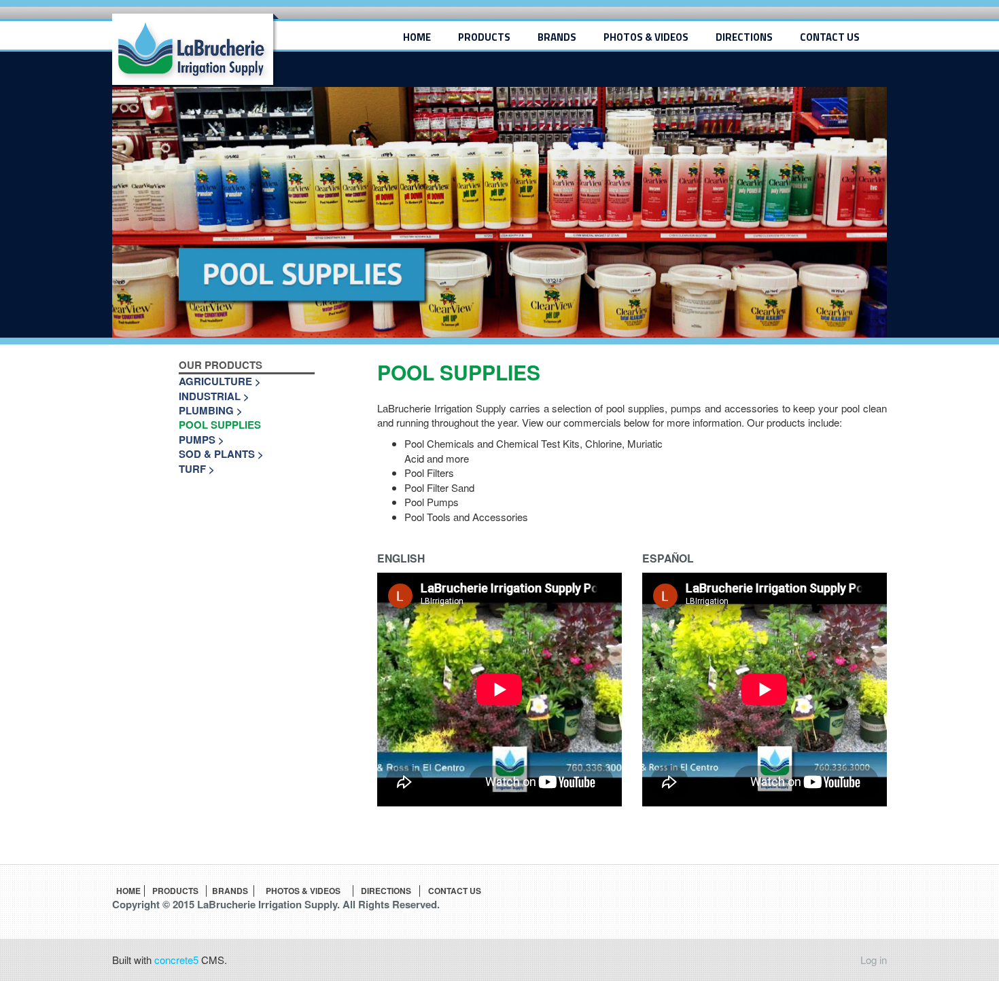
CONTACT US (830, 37)
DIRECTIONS (744, 37)
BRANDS (557, 37)
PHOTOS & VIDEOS (645, 37)
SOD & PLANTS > (221, 454)
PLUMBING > (211, 411)
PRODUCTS (484, 37)
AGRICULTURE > (220, 381)
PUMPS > (201, 440)
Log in (873, 959)
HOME (417, 37)
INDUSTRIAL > (214, 396)
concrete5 (176, 959)
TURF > (197, 469)
